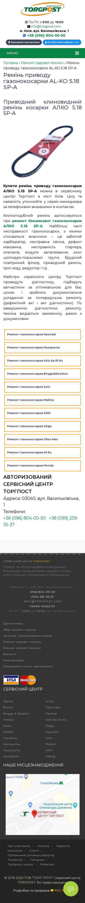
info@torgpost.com (46, 26)
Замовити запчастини (24, 42)
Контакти (15, 850)
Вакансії (10, 654)
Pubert (51, 744)
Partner (51, 713)
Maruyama (11, 744)
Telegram (37, 859)
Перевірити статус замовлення (28, 666)
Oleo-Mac (53, 707)
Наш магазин (13, 660)
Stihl (49, 750)
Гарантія (63, 846)
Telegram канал (20, 864)
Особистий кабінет (63, 42)
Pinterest (47, 864)
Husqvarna (11, 750)
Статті (34, 850)
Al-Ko (50, 701)
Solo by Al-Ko (56, 719)
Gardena (10, 738)
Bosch (8, 707)
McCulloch (11, 756)
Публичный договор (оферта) (31, 855)
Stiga (50, 725)
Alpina (8, 701)
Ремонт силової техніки (22, 648)
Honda (8, 719)
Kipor (7, 725)
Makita (8, 732)
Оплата (43, 846)
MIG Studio (63, 891)
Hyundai (52, 732)
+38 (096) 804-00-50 (46, 35)
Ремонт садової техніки (22, 642)
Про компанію (19, 846)
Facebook (15, 859)
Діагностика (13, 623)
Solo (49, 738)
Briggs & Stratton (16, 713)
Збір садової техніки (19, 629)
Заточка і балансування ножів (27, 635)
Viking (50, 756)
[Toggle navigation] (77, 53)
